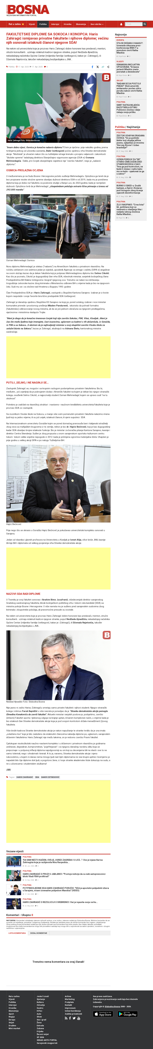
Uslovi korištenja (73, 1011)
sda (37, 777)
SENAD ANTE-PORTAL (47, 1040)
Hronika (67, 24)
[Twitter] (74, 1018)
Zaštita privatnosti (73, 1014)
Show (39, 1017)
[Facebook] (70, 1018)
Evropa (12, 1020)
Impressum (70, 1008)
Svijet (11, 1022)
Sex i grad (41, 1020)
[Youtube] (78, 1018)
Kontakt (68, 1005)
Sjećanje (41, 999)
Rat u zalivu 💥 (16, 24)
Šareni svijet (43, 1034)
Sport (11, 1014)
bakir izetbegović (50, 777)
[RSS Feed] (66, 1018)
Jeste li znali (43, 996)
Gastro (40, 1008)
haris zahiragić (25, 777)
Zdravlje (41, 1005)
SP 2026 (40, 1037)
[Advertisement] (58, 357)
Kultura (40, 1002)
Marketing (70, 999)
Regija (12, 1017)
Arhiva (68, 996)
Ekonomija (81, 24)
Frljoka (40, 1031)
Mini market (14, 1028)
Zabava (40, 1028)
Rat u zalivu (14, 996)
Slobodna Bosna (112, 1006)
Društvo (12, 1025)
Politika (43, 24)
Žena (39, 1022)
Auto (39, 1014)
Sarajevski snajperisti (47, 1043)
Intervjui (55, 24)
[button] (107, 75)
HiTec (39, 1011)
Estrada (40, 1025)
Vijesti (32, 24)
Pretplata (69, 1002)
